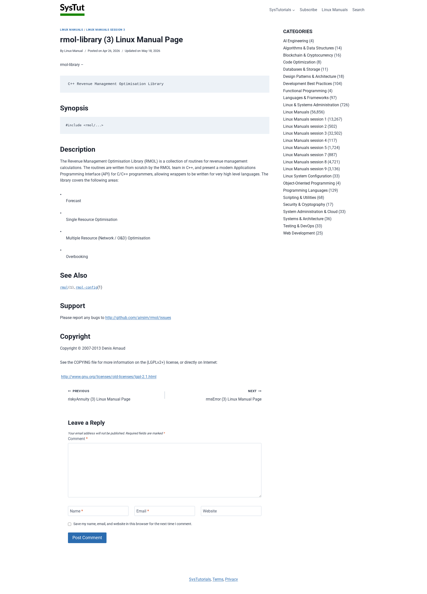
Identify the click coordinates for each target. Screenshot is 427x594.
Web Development (299, 233)
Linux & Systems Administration (311, 105)
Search (358, 9)
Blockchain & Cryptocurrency (308, 55)
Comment (78, 438)
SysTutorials (200, 579)
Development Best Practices (307, 83)
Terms (218, 579)
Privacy (231, 579)
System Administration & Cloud (310, 211)
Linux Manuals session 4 (305, 140)
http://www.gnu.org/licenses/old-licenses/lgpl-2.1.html (108, 376)
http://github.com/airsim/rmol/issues (138, 317)
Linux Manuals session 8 (305, 162)
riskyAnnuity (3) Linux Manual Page (99, 395)
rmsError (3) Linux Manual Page (233, 395)
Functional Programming (305, 90)
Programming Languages (305, 190)
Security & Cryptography (304, 204)
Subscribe (308, 9)
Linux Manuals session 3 (105, 29)
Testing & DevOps (298, 226)
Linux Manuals (335, 9)
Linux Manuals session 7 (305, 154)
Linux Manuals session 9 (305, 169)
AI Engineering (295, 41)
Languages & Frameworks (306, 97)
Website (210, 511)
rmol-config (86, 287)
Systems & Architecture (303, 218)
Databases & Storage (301, 69)
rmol (64, 287)
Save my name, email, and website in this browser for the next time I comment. (132, 524)
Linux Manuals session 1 (305, 119)
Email (142, 511)
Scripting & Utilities (299, 197)
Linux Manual (73, 51)
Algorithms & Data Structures (308, 48)
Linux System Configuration (307, 176)
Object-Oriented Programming (309, 183)
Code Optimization (299, 62)
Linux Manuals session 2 (305, 126)
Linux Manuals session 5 (305, 147)
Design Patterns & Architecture (309, 76)
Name (76, 511)
